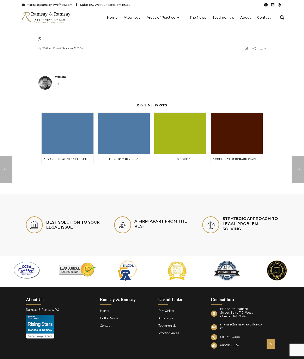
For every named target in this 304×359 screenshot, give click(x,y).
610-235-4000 (230, 337)
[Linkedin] (272, 4)
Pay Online (166, 311)
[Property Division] (124, 133)
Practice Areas (168, 333)
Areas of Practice (161, 17)
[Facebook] (265, 4)
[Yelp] (279, 4)
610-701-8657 (229, 345)
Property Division (124, 159)
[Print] (246, 48)
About (245, 17)
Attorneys (132, 17)
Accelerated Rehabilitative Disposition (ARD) (238, 159)
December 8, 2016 (72, 48)
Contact (264, 17)
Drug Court (180, 159)
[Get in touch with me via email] (57, 84)
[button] (282, 17)
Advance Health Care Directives (68, 159)
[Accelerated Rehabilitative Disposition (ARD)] (237, 133)
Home (112, 17)
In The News (196, 17)
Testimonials (223, 17)
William (46, 48)
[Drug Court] (180, 133)
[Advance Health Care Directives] (67, 133)
